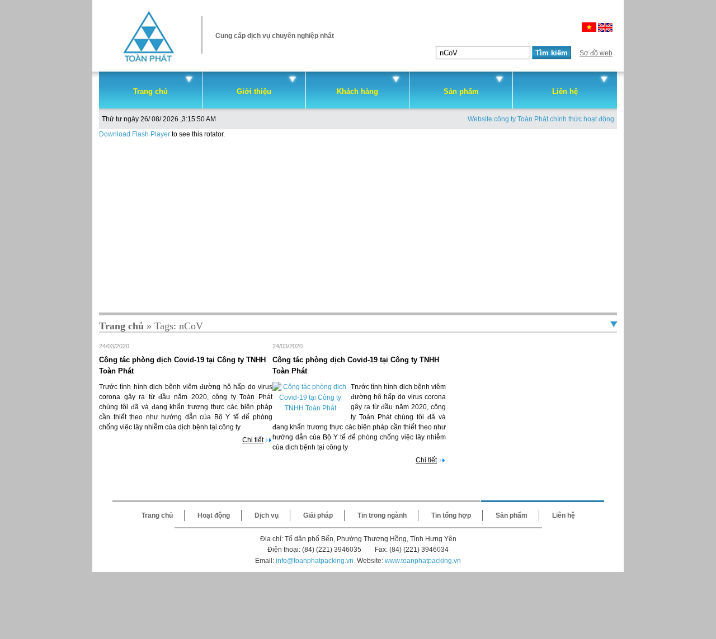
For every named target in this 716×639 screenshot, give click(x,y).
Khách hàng (357, 91)
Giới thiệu (254, 91)
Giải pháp (318, 515)
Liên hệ (565, 91)
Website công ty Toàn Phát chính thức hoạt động (541, 119)
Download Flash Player (134, 134)
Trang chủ (150, 91)
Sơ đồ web (596, 53)
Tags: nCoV (178, 326)
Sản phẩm (461, 91)
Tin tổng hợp (451, 515)
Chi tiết (252, 440)
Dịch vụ (267, 515)
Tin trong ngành (382, 515)
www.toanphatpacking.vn (423, 561)
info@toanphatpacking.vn (315, 561)
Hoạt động (213, 515)
